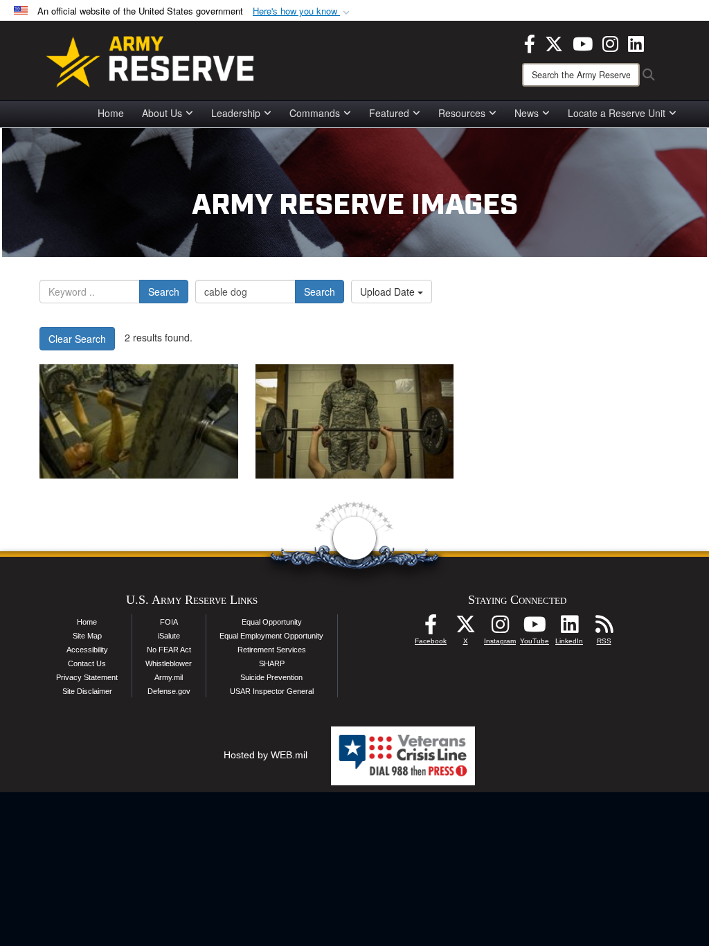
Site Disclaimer (87, 691)
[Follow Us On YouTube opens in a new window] (534, 628)
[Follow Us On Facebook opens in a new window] (430, 628)
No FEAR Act (169, 649)
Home (111, 113)
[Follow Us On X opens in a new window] (465, 628)
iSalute (169, 636)
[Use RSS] (603, 628)
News (526, 113)
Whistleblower (168, 663)
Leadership (235, 113)
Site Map (87, 636)
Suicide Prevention (271, 677)
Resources (461, 113)
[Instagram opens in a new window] (610, 42)
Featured (389, 113)
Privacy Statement (87, 677)
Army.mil (168, 677)
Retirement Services (271, 649)
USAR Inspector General (272, 691)
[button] (302, 11)
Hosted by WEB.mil (265, 754)
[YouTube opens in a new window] (583, 42)
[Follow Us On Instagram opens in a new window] (500, 628)
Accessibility (87, 649)
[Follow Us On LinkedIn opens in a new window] (569, 628)
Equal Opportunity (272, 622)
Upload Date (389, 291)
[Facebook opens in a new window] (529, 42)
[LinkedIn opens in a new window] (636, 42)
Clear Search (77, 339)
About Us (162, 113)
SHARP (272, 663)
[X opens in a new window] (554, 42)
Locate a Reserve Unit (616, 113)
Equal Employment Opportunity (271, 636)
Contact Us (87, 663)
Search (163, 291)
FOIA (169, 622)
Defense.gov (168, 691)
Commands (314, 113)
